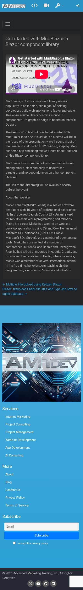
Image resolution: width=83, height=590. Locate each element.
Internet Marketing (17, 416)
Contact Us (12, 490)
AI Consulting (14, 455)
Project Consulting (17, 424)
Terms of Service (17, 505)
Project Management (19, 432)
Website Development (20, 440)
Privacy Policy (15, 497)
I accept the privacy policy (32, 543)
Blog (8, 482)
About (9, 474)
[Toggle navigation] (7, 24)
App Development (17, 447)
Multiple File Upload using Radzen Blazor (32, 284)
